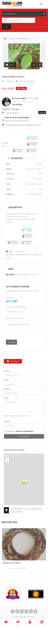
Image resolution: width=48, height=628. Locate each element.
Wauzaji (12, 39)
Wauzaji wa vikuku (11, 563)
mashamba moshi (24, 255)
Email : (6, 380)
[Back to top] (39, 612)
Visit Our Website (35, 194)
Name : (7, 371)
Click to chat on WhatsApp (17, 117)
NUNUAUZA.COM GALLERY (23, 617)
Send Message (24, 436)
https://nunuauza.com (17, 120)
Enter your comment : (15, 318)
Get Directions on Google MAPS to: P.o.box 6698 (26, 510)
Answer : (7, 421)
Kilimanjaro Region (27, 81)
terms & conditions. (25, 431)
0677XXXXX (12, 113)
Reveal (42, 112)
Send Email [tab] (14, 361)
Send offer (11, 342)
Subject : (7, 389)
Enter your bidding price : (17, 307)
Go (6, 27)
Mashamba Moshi (13, 76)
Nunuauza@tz (19, 98)
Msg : (6, 398)
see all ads (17, 104)
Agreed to (20, 431)
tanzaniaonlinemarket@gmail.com (23, 125)
